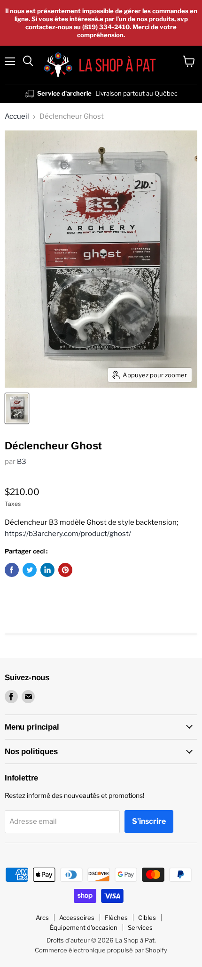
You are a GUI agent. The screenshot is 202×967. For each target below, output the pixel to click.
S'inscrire (149, 821)
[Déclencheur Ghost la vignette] (17, 408)
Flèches (116, 917)
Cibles (147, 917)
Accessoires (76, 917)
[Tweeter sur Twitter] (30, 570)
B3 (21, 461)
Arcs (42, 917)
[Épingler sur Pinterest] (65, 570)
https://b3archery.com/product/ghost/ (68, 533)
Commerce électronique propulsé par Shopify (101, 950)
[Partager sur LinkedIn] (47, 570)
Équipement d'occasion (83, 927)
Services (140, 927)
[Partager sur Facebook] (12, 570)
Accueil (17, 117)
